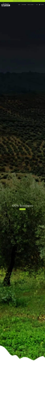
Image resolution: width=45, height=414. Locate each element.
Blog (37, 4)
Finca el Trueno (31, 4)
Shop (19, 4)
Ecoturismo (24, 4)
